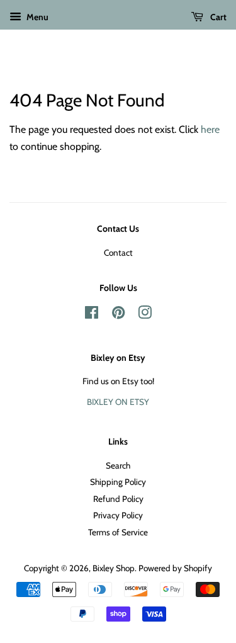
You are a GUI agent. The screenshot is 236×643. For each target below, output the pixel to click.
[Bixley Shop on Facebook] (91, 315)
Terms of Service (118, 532)
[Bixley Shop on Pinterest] (118, 315)
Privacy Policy (118, 515)
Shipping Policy (118, 482)
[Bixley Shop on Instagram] (145, 315)
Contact (118, 253)
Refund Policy (118, 499)
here (210, 129)
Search (118, 465)
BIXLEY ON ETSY (118, 402)
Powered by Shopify (175, 568)
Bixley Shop (114, 568)
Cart (217, 17)
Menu (36, 17)
